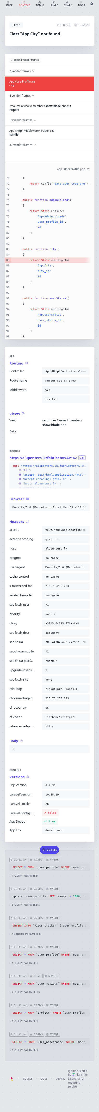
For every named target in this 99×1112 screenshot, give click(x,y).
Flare (79, 1074)
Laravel (60, 1078)
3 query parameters (26, 904)
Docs (44, 1078)
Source (27, 1078)
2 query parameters (26, 992)
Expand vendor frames (26, 59)
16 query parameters (26, 934)
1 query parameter (25, 875)
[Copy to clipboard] (85, 371)
